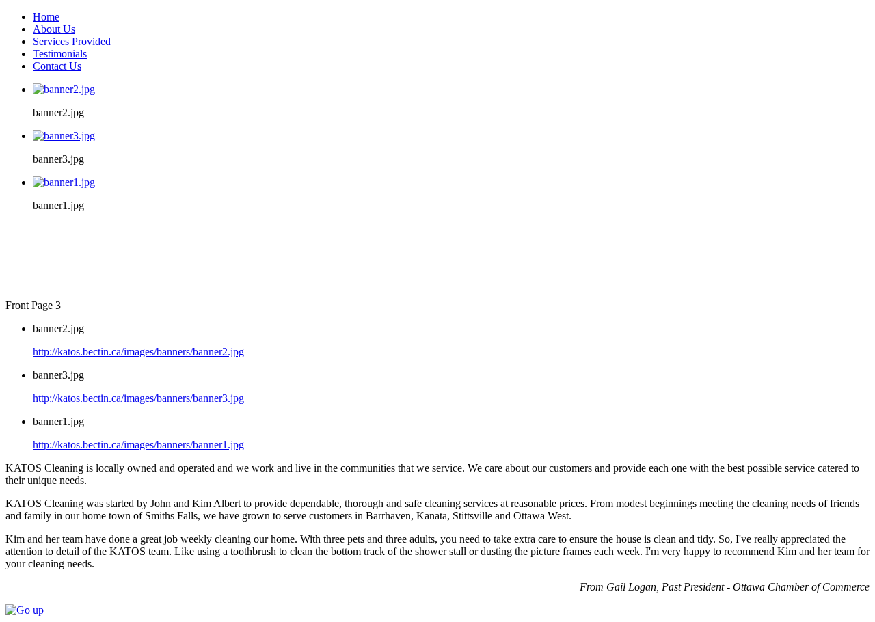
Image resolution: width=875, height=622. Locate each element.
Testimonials (60, 53)
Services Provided (72, 41)
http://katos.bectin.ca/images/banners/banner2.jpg (138, 351)
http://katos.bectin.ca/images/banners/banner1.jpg (138, 444)
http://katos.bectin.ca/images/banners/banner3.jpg (138, 398)
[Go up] (24, 610)
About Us (54, 29)
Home (46, 17)
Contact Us (57, 66)
